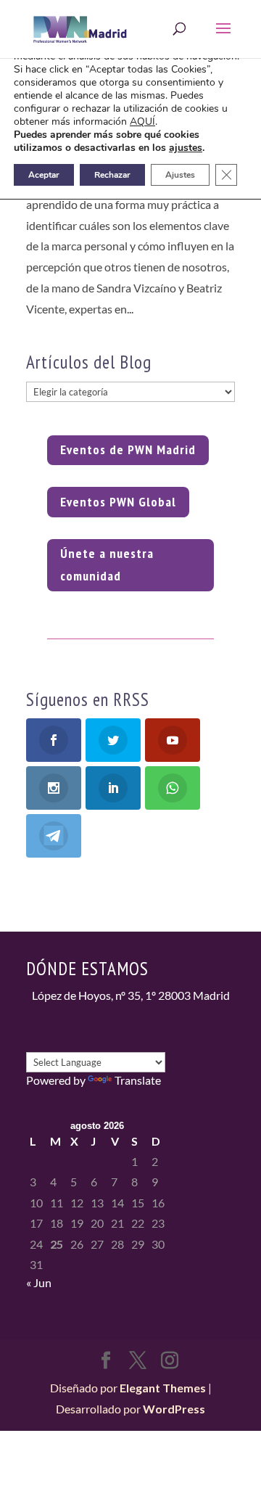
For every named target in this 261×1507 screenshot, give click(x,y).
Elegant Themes (163, 1388)
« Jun (38, 1282)
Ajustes (180, 175)
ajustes (185, 148)
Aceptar (43, 175)
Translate (138, 1080)
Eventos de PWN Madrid (128, 449)
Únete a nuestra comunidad (107, 564)
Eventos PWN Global (118, 501)
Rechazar (112, 175)
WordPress (174, 1409)
